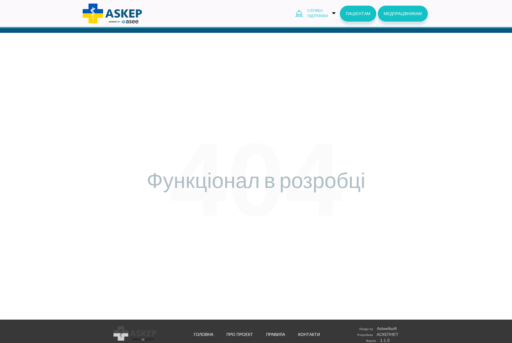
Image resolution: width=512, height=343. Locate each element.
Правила (275, 334)
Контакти (309, 334)
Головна (203, 334)
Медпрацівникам (403, 13)
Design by (378, 328)
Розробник (378, 334)
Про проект (239, 334)
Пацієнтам (358, 13)
